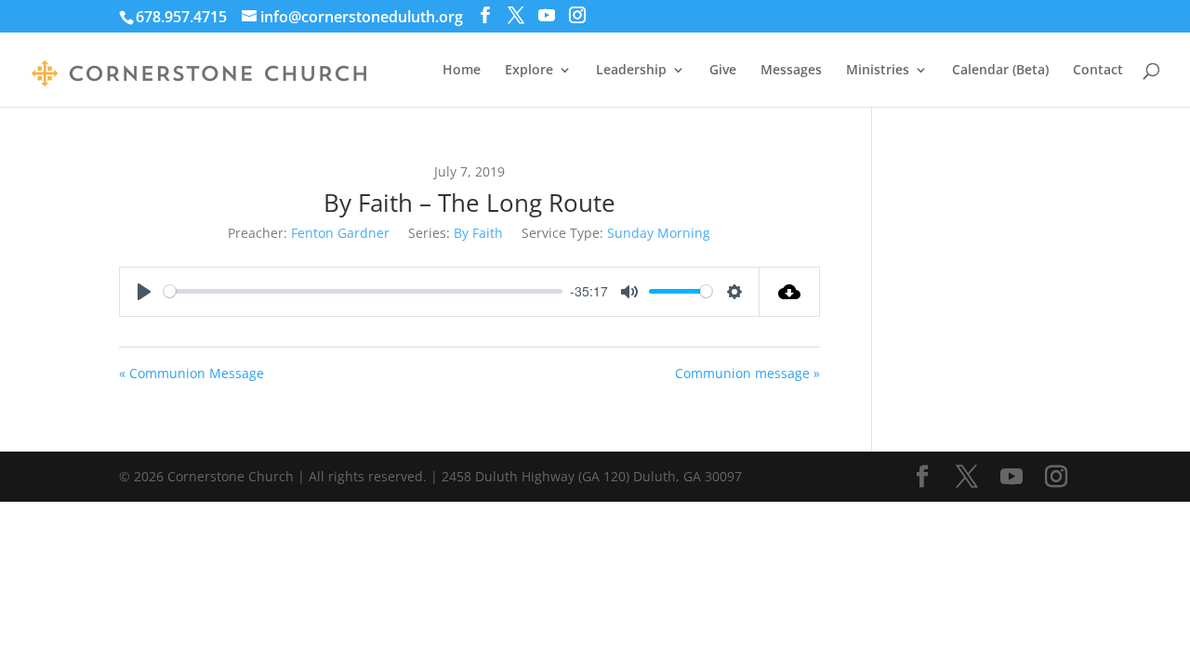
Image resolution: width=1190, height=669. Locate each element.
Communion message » (747, 373)
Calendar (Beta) (1000, 70)
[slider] (363, 291)
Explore (529, 70)
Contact (1098, 70)
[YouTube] (546, 15)
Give (722, 70)
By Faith (478, 233)
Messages (791, 70)
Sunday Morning (658, 233)
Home (462, 70)
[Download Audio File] (790, 292)
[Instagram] (577, 15)
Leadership (631, 70)
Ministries (877, 70)
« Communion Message (191, 373)
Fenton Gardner (340, 233)
